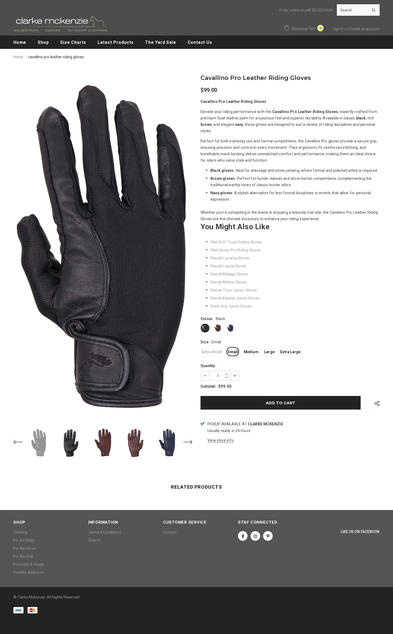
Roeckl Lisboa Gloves (228, 266)
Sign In (338, 29)
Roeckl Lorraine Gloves (229, 258)
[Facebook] (243, 536)
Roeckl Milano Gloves (228, 282)
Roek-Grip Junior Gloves (231, 306)
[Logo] (60, 24)
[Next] (184, 442)
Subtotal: (209, 386)
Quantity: (208, 366)
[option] (102, 248)
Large (269, 352)
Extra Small (212, 352)
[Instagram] (255, 536)
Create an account (364, 29)
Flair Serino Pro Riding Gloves (235, 250)
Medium (251, 352)
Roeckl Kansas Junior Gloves (235, 298)
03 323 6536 (322, 10)
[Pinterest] (268, 536)
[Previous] (21, 442)
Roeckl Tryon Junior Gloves (233, 290)
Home (18, 57)
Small (233, 352)
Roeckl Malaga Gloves (229, 274)
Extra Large (290, 352)
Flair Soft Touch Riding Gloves (236, 242)
